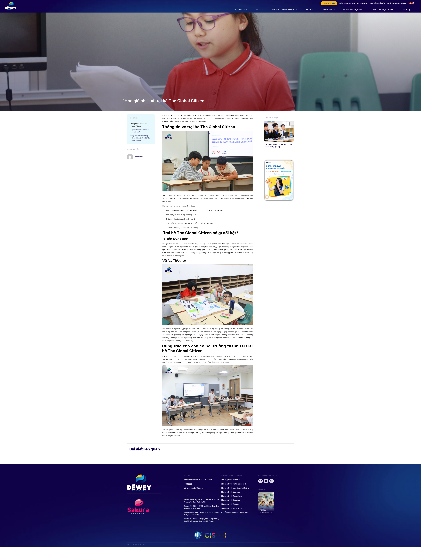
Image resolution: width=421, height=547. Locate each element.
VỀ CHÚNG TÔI (240, 9)
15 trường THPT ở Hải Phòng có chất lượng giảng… (278, 145)
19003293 (188, 484)
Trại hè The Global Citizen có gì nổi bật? (139, 131)
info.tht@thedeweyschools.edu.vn (198, 480)
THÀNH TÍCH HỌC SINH (353, 9)
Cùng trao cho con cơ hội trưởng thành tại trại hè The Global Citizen (140, 138)
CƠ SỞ (259, 9)
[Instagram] (271, 481)
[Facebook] (260, 481)
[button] (150, 118)
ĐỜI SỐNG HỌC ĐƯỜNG (383, 9)
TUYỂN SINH (327, 9)
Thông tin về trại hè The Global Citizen (138, 125)
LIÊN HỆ (406, 9)
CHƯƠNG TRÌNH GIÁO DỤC (283, 9)
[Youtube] (266, 481)
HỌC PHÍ (308, 9)
